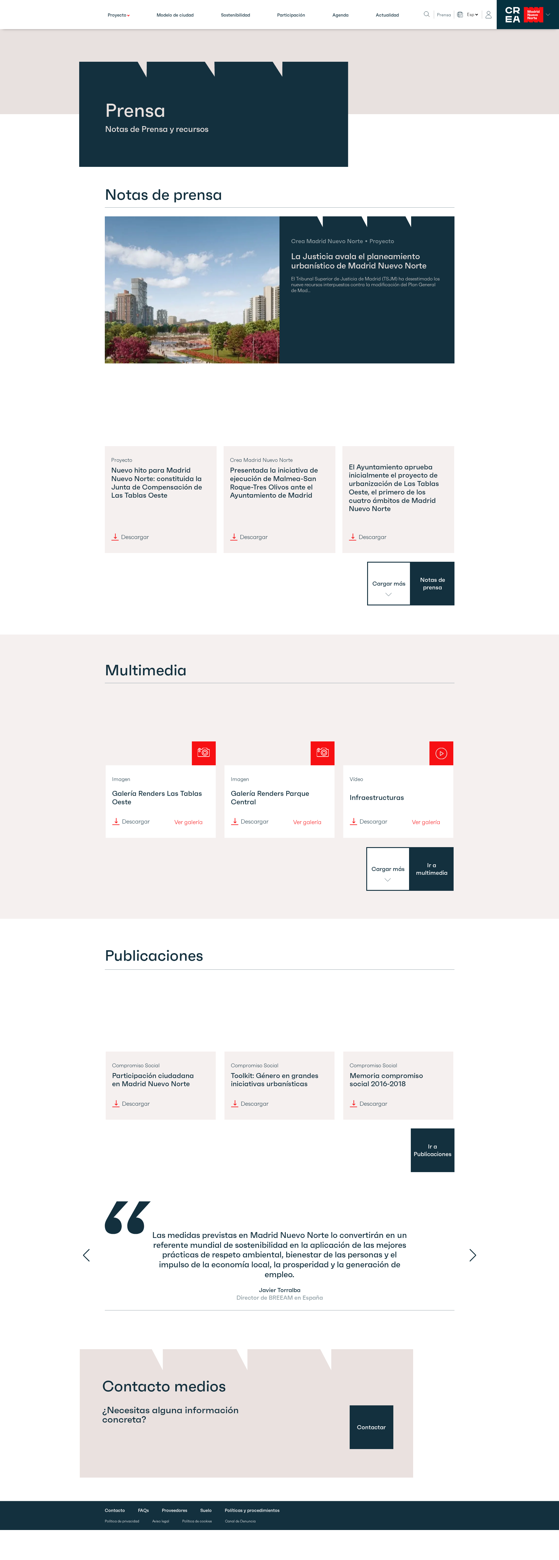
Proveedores (174, 1510)
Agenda (340, 15)
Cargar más (389, 583)
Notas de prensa (432, 583)
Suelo (206, 1510)
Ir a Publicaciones (433, 1150)
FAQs (143, 1510)
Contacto (115, 1510)
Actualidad (387, 15)
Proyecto (117, 15)
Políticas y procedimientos (252, 1510)
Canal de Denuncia (240, 1521)
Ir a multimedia (431, 869)
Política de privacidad (122, 1521)
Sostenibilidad (235, 15)
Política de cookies (197, 1521)
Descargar (135, 537)
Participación (291, 15)
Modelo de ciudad (175, 15)
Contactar (371, 1427)
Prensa (444, 15)
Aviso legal (160, 1521)
